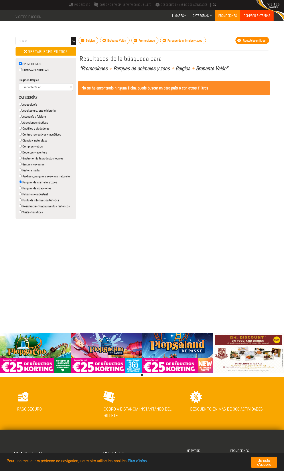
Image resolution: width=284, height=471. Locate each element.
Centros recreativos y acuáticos (41, 134)
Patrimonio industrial (35, 194)
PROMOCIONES (31, 64)
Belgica (90, 41)
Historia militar (31, 170)
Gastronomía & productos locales (42, 158)
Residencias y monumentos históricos (46, 206)
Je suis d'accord (264, 462)
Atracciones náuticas (35, 122)
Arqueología (29, 105)
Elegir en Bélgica (29, 80)
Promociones (146, 41)
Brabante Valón (116, 41)
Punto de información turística (40, 200)
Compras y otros (32, 146)
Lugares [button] (178, 16)
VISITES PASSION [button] (28, 16)
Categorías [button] (201, 16)
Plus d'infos (137, 460)
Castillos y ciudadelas (35, 128)
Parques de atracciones (36, 188)
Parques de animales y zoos (39, 182)
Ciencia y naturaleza (34, 140)
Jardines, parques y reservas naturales (46, 176)
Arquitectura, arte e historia (39, 110)
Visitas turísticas (32, 212)
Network (193, 451)
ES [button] (215, 5)
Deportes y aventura (34, 152)
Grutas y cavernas (33, 164)
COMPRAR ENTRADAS (35, 70)
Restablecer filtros (47, 51)
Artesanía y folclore (34, 116)
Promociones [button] (227, 16)
